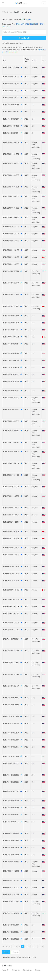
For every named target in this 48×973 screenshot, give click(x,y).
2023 (32, 24)
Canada (28, 19)
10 (29, 946)
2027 (8, 26)
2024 (37, 24)
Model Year (26, 60)
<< (3, 946)
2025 (41, 24)
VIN (4, 60)
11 (32, 946)
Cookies (38, 970)
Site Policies (27, 970)
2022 (27, 24)
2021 (22, 24)
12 (35, 946)
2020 (17, 24)
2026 (3, 26)
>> (42, 946)
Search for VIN (24, 38)
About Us (5, 970)
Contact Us (16, 970)
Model (34, 60)
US (23, 19)
